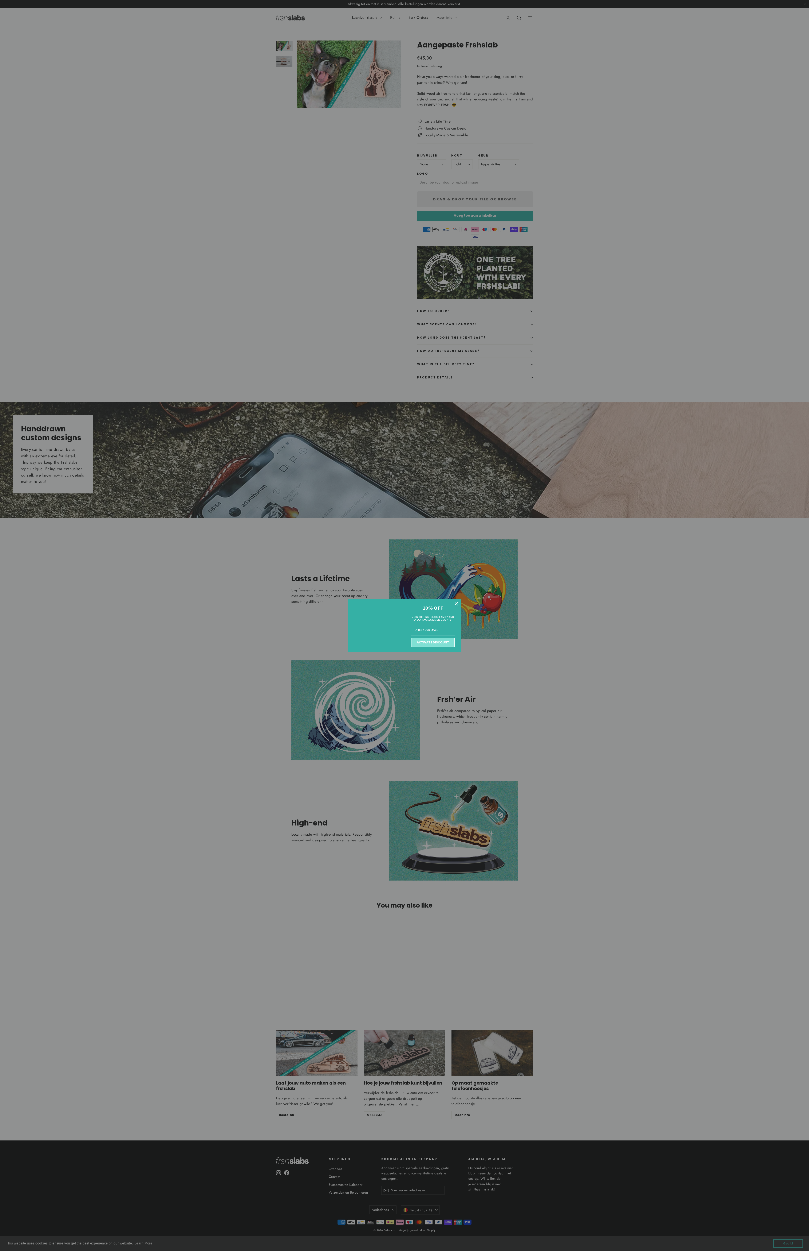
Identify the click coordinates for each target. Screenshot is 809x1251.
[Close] (456, 604)
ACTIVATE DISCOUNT (433, 642)
